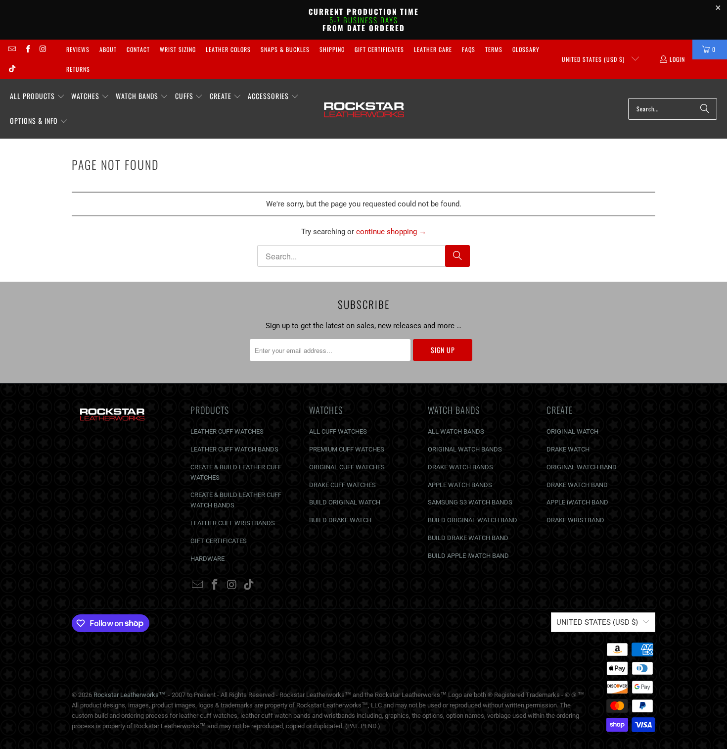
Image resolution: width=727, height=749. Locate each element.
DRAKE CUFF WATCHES (342, 485)
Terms (493, 49)
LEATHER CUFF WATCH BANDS (234, 449)
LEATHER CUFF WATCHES (227, 431)
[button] (37, 96)
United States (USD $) (594, 59)
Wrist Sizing (178, 49)
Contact (138, 49)
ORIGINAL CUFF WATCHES (347, 467)
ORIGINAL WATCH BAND (581, 467)
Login (677, 59)
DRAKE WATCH (568, 449)
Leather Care (433, 49)
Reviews (78, 49)
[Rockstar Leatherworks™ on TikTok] (11, 69)
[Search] (704, 109)
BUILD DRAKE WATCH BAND (468, 538)
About (108, 49)
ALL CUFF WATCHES (338, 431)
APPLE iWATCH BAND (577, 502)
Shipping (332, 49)
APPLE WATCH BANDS (460, 485)
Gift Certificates (379, 49)
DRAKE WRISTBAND (575, 520)
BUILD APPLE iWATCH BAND (468, 555)
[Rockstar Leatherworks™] (364, 109)
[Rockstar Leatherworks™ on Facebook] (27, 49)
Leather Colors (228, 49)
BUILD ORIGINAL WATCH (344, 502)
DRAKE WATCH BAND (577, 485)
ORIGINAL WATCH (572, 431)
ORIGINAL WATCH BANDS (465, 449)
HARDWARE (207, 558)
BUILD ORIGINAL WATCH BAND (472, 520)
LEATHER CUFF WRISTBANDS (232, 523)
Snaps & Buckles (285, 49)
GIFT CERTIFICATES (218, 541)
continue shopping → (391, 231)
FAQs (468, 49)
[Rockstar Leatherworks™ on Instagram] (43, 49)
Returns (78, 69)
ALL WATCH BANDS (456, 431)
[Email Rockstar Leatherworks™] (11, 49)
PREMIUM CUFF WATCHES (346, 449)
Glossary (526, 49)
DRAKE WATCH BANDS (460, 467)
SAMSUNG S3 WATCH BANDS (470, 502)
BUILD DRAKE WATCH (340, 520)
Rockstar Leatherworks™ (129, 695)
